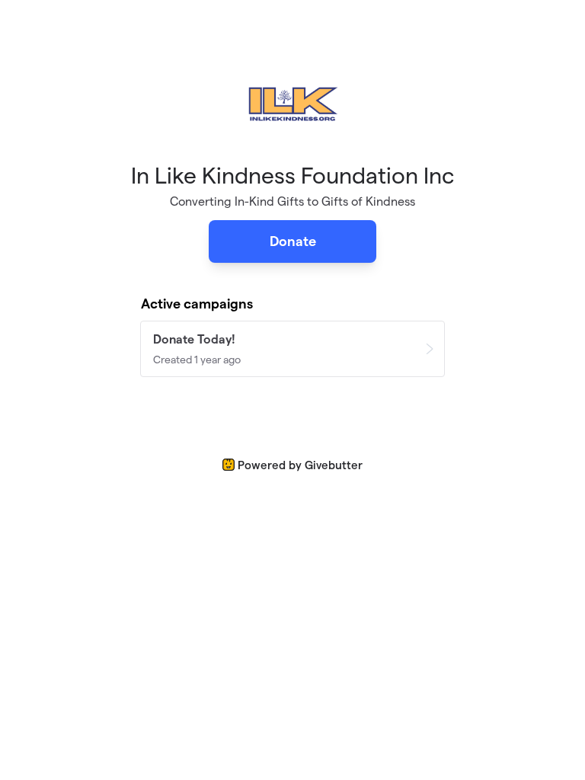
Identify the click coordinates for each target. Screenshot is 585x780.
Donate (293, 241)
